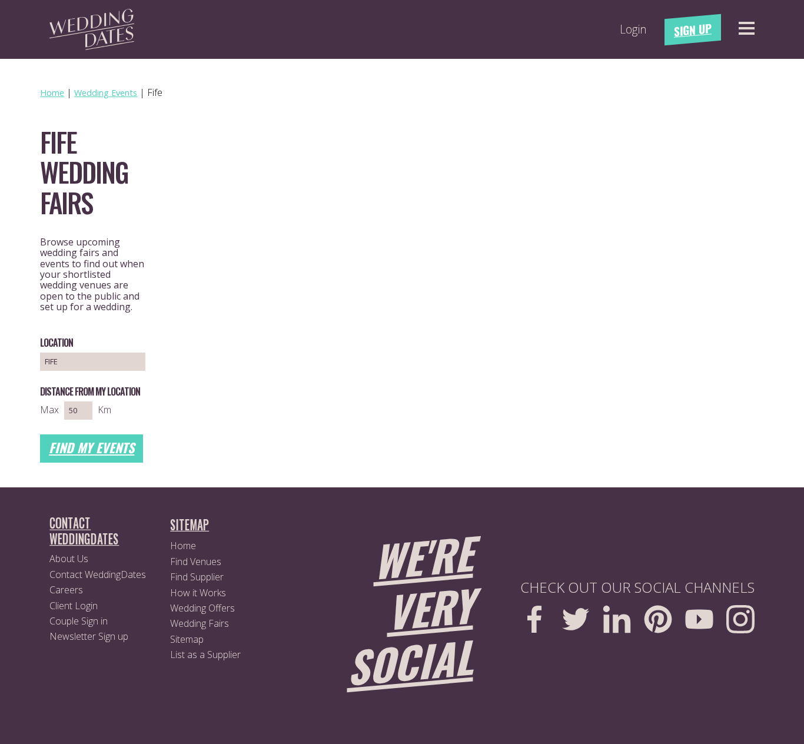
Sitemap (187, 639)
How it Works (198, 592)
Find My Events (91, 447)
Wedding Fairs (199, 623)
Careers (66, 589)
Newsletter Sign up (88, 636)
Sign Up (693, 29)
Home (183, 545)
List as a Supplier (205, 654)
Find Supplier (197, 576)
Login (633, 29)
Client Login (73, 605)
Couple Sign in (78, 621)
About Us (68, 558)
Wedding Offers (202, 608)
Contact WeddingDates (97, 574)
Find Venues (195, 561)
